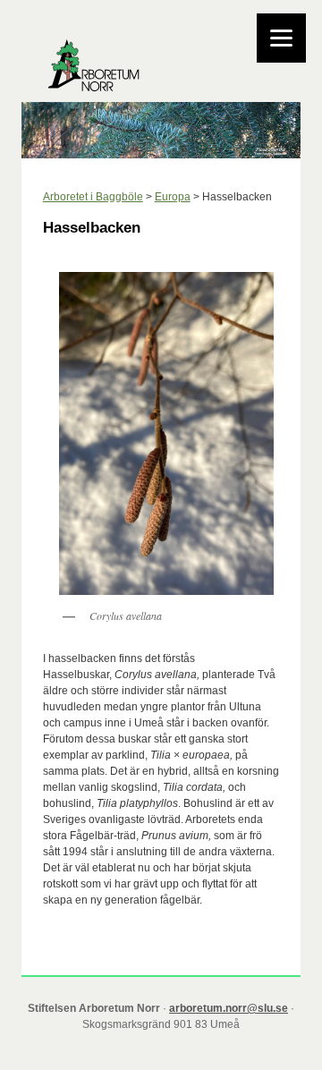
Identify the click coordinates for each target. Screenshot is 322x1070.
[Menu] (281, 38)
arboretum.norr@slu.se (228, 1008)
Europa (173, 197)
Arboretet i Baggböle (93, 197)
